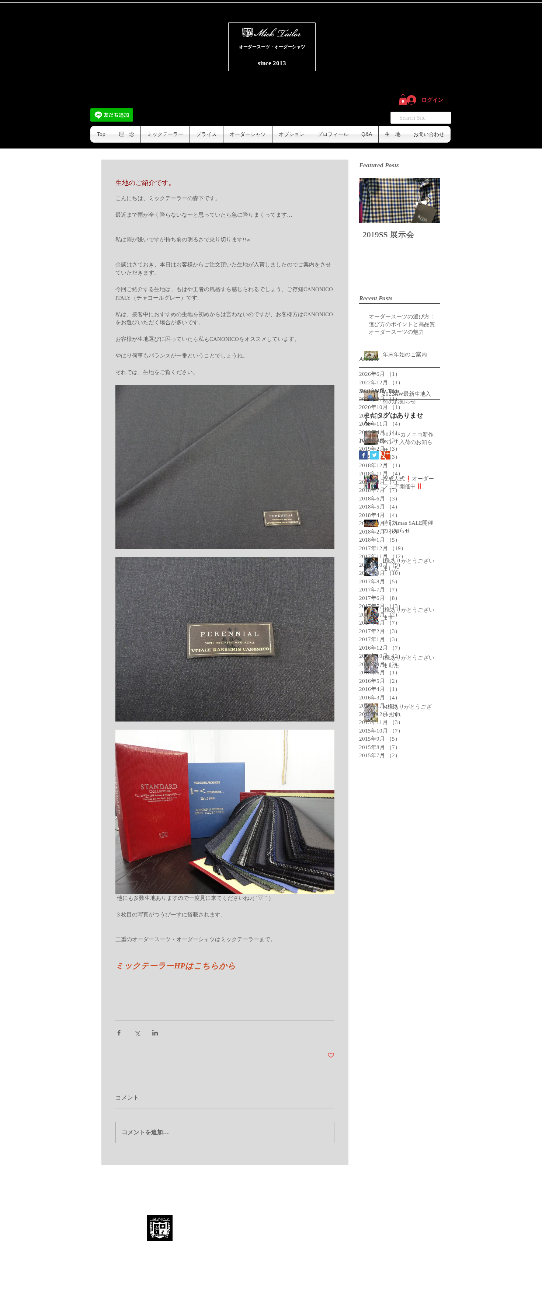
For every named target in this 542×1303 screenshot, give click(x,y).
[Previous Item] (371, 200)
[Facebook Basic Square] (363, 455)
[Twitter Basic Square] (374, 455)
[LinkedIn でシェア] (155, 1032)
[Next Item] (428, 200)
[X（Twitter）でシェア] (136, 1032)
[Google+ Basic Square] (385, 455)
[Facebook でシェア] (118, 1032)
